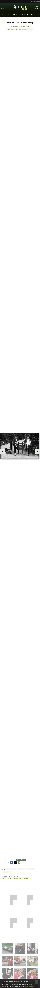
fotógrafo (30, 869)
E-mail (19, 862)
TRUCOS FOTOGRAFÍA (28, 14)
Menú (2, 8)
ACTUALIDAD (6, 14)
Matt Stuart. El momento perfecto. (19, 29)
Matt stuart (7, 872)
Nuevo (37, 8)
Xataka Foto (20, 7)
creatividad (10, 869)
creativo (21, 869)
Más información (30, 986)
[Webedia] (35, 1)
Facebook (11, 862)
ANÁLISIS (15, 14)
